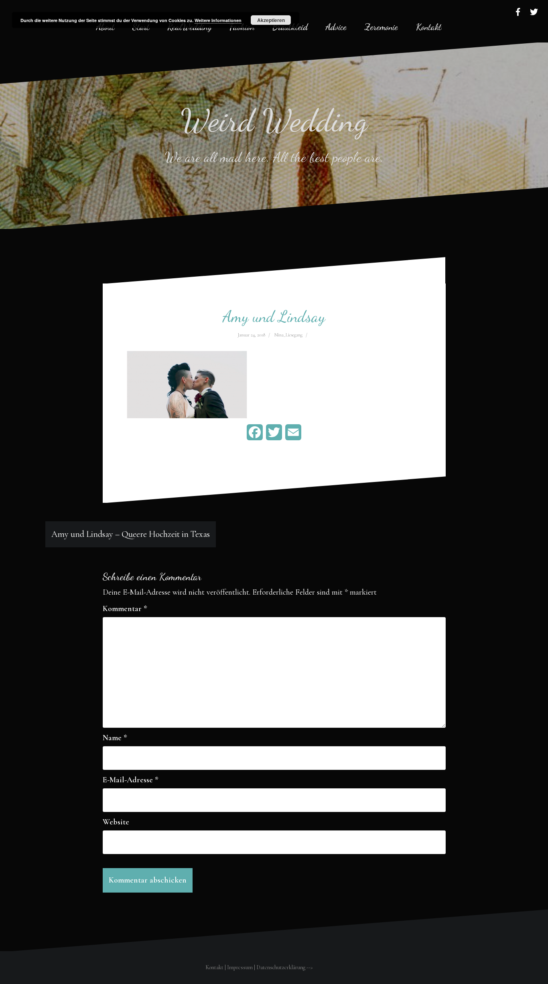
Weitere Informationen (218, 20)
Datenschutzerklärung (280, 967)
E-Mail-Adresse (130, 780)
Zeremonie (381, 27)
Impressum (240, 967)
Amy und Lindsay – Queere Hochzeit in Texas (130, 534)
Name (115, 738)
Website (116, 822)
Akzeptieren (271, 20)
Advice (336, 27)
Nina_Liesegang (288, 335)
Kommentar (125, 608)
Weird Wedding (274, 120)
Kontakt (428, 27)
